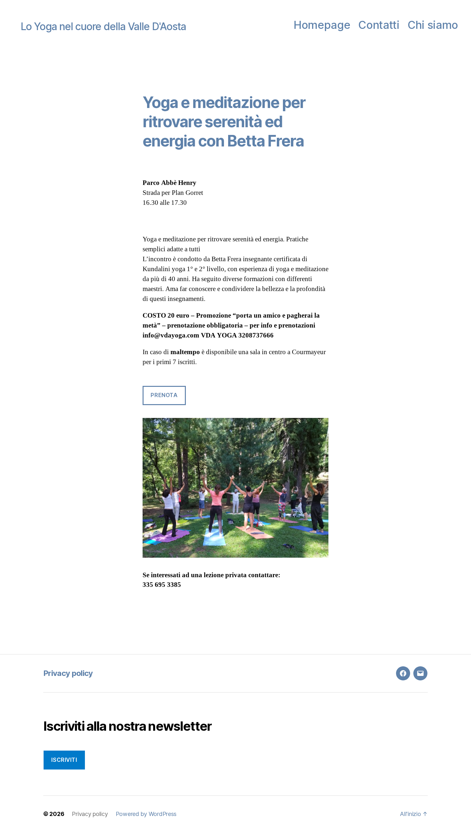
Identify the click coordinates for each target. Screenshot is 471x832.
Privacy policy (68, 673)
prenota (164, 395)
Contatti (378, 25)
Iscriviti (64, 760)
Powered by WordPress (146, 814)
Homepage (321, 25)
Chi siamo (433, 25)
